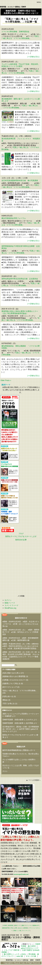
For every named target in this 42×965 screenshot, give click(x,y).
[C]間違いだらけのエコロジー (13, 680)
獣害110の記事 (21, 540)
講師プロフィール (26, 925)
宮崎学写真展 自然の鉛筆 (12, 720)
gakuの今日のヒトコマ (29, 948)
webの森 (19, 956)
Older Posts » (6, 380)
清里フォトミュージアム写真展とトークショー (20, 714)
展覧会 (5, 700)
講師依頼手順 (5, 928)
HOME (5, 925)
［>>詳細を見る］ (33, 57)
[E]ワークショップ (9, 687)
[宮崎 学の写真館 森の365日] (11, 945)
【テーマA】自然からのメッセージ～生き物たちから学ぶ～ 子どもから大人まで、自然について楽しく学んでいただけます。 (10, 452)
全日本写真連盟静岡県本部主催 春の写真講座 (20, 180)
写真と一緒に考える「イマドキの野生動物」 (20, 37)
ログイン (8, 600)
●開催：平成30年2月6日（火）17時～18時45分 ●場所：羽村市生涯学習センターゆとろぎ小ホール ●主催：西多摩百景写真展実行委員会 (21, 646)
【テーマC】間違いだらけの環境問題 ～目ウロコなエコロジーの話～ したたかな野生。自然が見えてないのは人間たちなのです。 (10, 484)
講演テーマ (17, 925)
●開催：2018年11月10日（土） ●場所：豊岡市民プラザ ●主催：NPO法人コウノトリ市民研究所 (20, 632)
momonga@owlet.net (21, 874)
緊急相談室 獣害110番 (8, 529)
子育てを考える (8, 704)
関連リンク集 (17, 930)
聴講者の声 (36, 925)
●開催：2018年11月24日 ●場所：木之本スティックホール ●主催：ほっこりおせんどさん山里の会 (20, 624)
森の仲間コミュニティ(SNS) (15, 954)
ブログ (21, 534)
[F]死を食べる (7, 696)
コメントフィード (11, 605)
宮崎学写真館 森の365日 (30, 945)
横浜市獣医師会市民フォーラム (14, 218)
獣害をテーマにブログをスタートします (21, 536)
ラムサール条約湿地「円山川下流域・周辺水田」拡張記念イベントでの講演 (21, 65)
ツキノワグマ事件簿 (11, 950)
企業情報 (25, 928)
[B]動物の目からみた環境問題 (13, 676)
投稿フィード (10, 603)
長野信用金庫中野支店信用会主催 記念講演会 (20, 279)
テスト (5, 771)
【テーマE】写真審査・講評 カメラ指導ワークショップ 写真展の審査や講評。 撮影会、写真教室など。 (10, 515)
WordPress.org (10, 608)
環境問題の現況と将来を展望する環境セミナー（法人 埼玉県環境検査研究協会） (20, 312)
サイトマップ (26, 930)
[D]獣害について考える (11, 683)
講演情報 (10, 925)
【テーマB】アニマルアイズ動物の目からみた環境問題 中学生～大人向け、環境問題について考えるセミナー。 (10, 468)
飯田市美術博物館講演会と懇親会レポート (18, 750)
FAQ (12, 928)
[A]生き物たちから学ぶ (11, 673)
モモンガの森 (31, 956)
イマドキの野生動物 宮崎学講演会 (15, 32)
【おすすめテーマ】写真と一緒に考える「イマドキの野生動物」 (10, 419)
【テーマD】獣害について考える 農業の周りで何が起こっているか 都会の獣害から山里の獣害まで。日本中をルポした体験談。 (10, 499)
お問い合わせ (18, 928)
